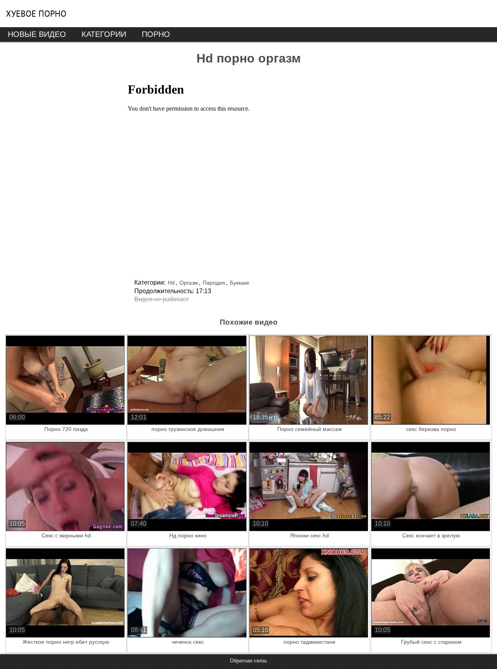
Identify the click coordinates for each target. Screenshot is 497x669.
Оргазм (188, 283)
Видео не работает (161, 299)
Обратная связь (248, 661)
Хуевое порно (36, 13)
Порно (156, 34)
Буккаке (239, 283)
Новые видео (37, 34)
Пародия (214, 283)
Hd (171, 283)
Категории (104, 34)
